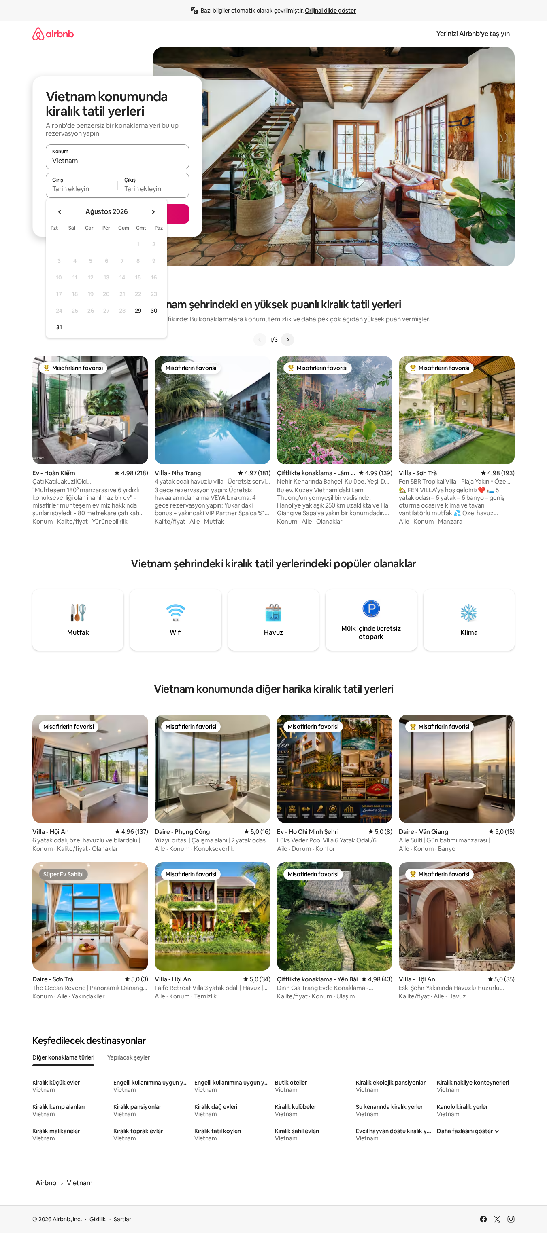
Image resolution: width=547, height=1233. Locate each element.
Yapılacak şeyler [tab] (128, 1057)
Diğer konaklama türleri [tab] (63, 1057)
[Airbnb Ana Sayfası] (53, 34)
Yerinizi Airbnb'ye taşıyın (473, 34)
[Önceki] (259, 339)
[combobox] (117, 160)
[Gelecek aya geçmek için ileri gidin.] (153, 211)
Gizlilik (97, 1219)
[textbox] (81, 189)
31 (59, 327)
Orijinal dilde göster (330, 10)
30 (154, 310)
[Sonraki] (287, 339)
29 (138, 310)
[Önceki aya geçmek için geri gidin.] (59, 211)
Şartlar (122, 1219)
